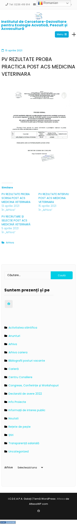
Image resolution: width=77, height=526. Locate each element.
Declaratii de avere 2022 (25, 394)
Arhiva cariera (17, 352)
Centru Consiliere (20, 377)
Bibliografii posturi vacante (26, 361)
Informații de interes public (26, 410)
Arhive (8, 467)
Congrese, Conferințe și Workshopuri (33, 385)
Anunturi (14, 336)
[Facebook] (9, 304)
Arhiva (10, 242)
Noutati (13, 418)
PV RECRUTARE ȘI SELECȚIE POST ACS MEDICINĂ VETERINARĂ (16, 220)
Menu (60, 34)
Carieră (13, 369)
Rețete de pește (19, 427)
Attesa (61, 499)
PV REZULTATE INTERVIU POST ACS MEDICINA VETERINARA (53, 198)
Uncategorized (18, 451)
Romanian (50, 3)
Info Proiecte (17, 402)
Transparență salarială (23, 443)
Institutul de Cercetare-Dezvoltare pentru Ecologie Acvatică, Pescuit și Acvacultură (34, 25)
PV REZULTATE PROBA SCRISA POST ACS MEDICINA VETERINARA (16, 198)
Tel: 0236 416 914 (19, 4)
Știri (10, 435)
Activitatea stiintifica (22, 328)
